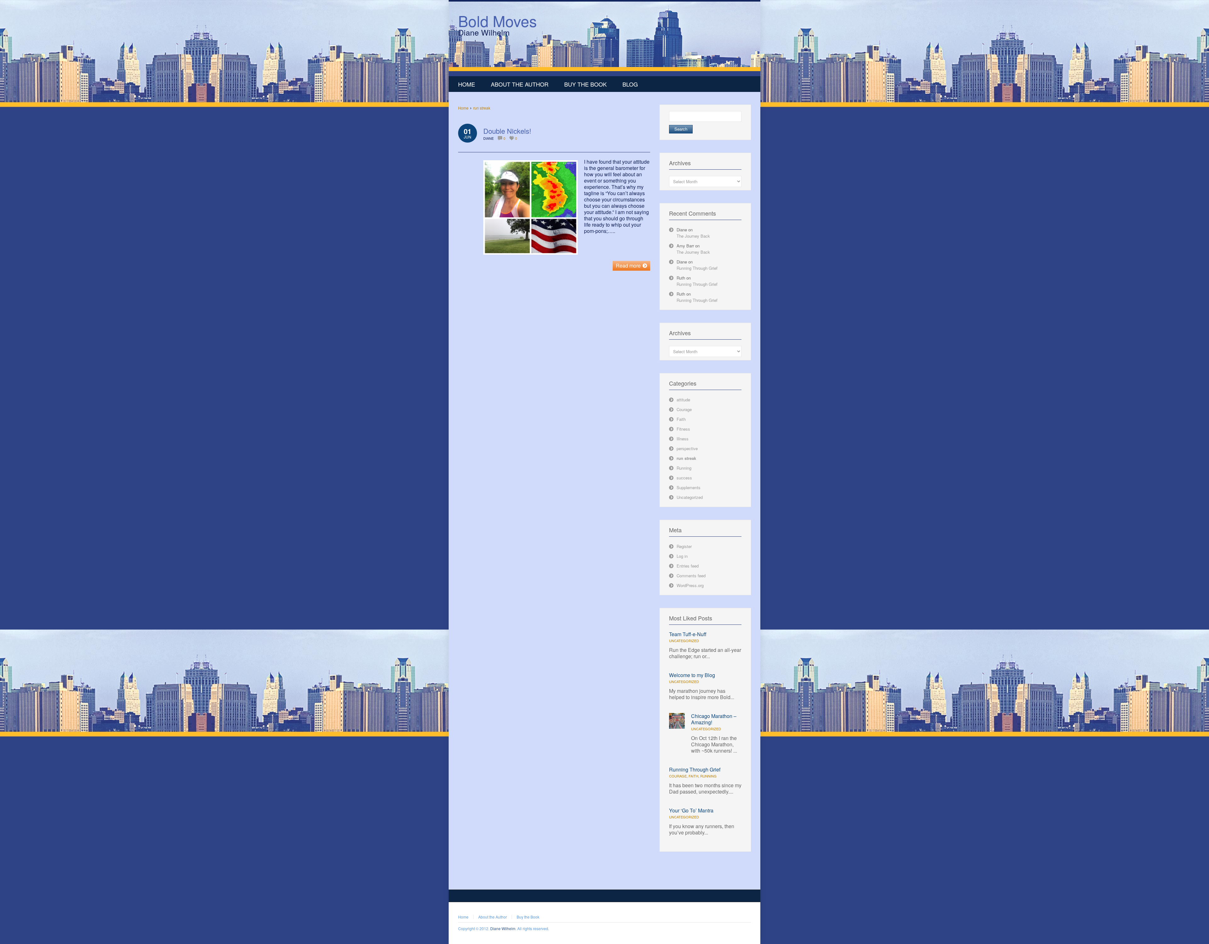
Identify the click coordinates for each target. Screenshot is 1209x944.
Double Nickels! (507, 131)
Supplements (689, 487)
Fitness (683, 429)
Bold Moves (497, 20)
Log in (682, 556)
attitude (683, 400)
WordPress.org (690, 585)
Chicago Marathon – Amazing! (713, 719)
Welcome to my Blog (692, 675)
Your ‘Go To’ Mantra (691, 810)
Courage (684, 409)
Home (463, 107)
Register (684, 546)
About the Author (492, 916)
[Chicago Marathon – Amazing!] (677, 727)
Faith (681, 419)
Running (684, 468)
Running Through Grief (697, 268)
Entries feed (688, 566)
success (684, 478)
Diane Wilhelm (502, 928)
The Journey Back (693, 236)
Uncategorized (690, 497)
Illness (683, 439)
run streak (481, 107)
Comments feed (691, 576)
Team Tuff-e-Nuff (688, 634)
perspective (687, 448)
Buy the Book (528, 916)
